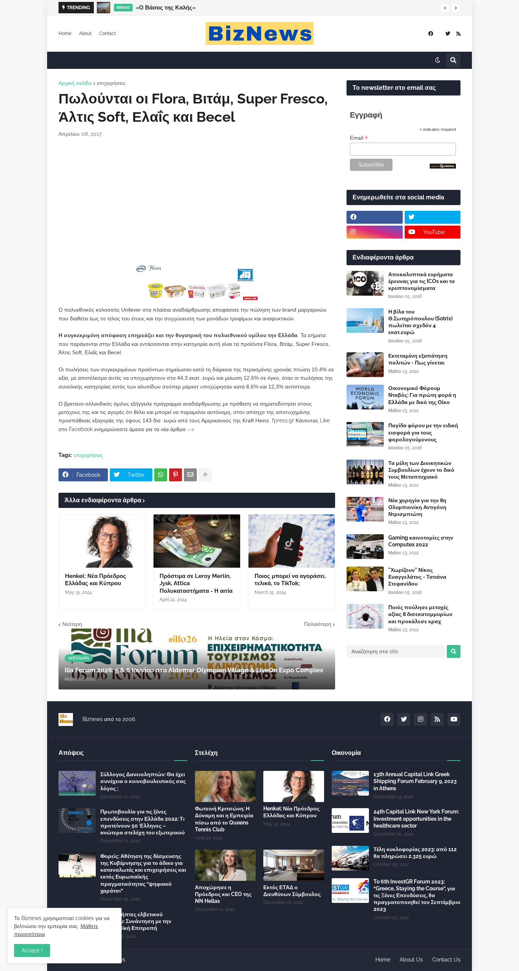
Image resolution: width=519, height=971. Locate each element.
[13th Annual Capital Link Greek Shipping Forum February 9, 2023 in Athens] (350, 783)
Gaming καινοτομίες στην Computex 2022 (420, 541)
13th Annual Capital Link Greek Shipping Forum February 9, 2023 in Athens (415, 781)
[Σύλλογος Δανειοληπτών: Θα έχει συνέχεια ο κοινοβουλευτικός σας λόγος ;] (77, 783)
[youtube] (454, 719)
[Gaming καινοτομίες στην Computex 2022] (365, 546)
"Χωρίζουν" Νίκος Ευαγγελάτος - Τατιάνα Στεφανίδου (417, 577)
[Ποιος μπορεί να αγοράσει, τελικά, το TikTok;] (291, 541)
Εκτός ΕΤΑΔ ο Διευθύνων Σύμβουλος (292, 890)
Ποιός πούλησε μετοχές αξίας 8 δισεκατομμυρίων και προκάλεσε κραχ (420, 614)
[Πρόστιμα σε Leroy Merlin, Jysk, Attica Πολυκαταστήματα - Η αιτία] (196, 541)
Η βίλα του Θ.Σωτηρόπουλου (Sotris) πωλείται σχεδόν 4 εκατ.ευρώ (420, 322)
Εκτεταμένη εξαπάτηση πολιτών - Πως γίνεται (418, 359)
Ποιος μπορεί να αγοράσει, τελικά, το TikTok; (290, 580)
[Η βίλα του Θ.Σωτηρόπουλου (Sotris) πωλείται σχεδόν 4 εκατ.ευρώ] (365, 320)
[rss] (458, 33)
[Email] (190, 474)
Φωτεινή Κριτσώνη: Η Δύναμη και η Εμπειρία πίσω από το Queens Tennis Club (224, 819)
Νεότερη (72, 624)
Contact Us (446, 960)
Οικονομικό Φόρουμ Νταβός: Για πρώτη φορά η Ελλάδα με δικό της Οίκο (422, 395)
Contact (107, 33)
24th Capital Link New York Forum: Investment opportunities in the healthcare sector (416, 818)
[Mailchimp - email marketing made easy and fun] (443, 167)
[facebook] (430, 33)
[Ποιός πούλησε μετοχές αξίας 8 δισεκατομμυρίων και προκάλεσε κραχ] (365, 616)
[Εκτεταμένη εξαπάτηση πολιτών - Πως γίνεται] (365, 364)
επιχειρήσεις (111, 83)
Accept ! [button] (32, 950)
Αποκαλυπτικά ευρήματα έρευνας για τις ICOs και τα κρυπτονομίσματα (421, 281)
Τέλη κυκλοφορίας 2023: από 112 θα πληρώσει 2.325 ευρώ (415, 852)
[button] (444, 8)
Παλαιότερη (317, 624)
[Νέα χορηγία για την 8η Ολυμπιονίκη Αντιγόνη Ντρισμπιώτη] (365, 509)
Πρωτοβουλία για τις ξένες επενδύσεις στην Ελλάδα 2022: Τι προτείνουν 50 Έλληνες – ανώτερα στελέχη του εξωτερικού (142, 822)
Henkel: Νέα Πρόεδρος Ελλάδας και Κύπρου (95, 580)
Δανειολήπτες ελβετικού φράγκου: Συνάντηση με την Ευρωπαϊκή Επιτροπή (135, 921)
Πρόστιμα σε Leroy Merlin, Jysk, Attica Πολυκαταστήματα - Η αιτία (196, 583)
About (85, 33)
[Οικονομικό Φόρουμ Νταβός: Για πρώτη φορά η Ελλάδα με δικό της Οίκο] (365, 397)
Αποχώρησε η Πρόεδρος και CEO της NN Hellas (223, 894)
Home (65, 33)
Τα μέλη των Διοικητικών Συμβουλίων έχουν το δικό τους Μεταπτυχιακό (421, 470)
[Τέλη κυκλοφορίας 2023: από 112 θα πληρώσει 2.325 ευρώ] (350, 858)
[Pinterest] (175, 474)
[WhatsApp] (160, 474)
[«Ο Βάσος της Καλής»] (103, 7)
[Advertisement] (197, 201)
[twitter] (447, 33)
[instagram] (375, 232)
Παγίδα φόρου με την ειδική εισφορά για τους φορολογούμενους (423, 432)
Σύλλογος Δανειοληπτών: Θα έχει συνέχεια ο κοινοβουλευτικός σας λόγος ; (143, 781)
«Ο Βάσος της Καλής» (166, 7)
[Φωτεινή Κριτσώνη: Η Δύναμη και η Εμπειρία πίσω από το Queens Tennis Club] (225, 786)
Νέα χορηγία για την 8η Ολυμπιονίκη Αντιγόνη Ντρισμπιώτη (417, 507)
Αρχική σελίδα (75, 83)
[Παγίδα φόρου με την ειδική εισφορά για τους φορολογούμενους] (365, 434)
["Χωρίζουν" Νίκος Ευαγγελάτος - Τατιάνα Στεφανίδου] (365, 579)
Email (359, 138)
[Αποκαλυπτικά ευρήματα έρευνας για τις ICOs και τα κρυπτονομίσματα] (365, 283)
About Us (411, 960)
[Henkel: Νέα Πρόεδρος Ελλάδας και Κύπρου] (102, 541)
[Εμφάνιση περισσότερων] (205, 474)
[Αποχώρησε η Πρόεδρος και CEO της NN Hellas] (225, 865)
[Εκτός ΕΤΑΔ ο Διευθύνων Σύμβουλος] (293, 865)
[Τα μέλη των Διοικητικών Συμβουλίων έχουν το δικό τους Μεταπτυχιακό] (365, 472)
